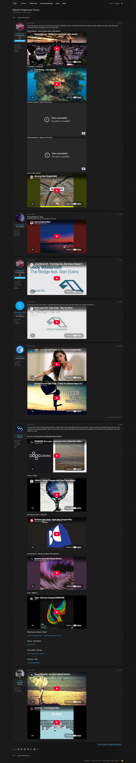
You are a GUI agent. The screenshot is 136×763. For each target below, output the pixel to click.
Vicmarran (20, 435)
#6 (121, 424)
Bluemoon (20, 356)
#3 (121, 260)
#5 (121, 346)
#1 (121, 23)
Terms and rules (96, 760)
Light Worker (31, 644)
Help (112, 760)
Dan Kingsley (20, 225)
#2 (121, 214)
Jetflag (20, 681)
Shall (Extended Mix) (33, 663)
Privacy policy (106, 760)
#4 (121, 302)
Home (116, 760)
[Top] (120, 760)
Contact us (87, 760)
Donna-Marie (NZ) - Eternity (35, 653)
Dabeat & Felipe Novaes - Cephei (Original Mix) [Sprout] (44, 635)
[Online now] (20, 678)
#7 (121, 670)
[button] (27, 3)
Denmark (16, 51)
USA (15, 447)
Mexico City (17, 235)
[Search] (122, 3)
